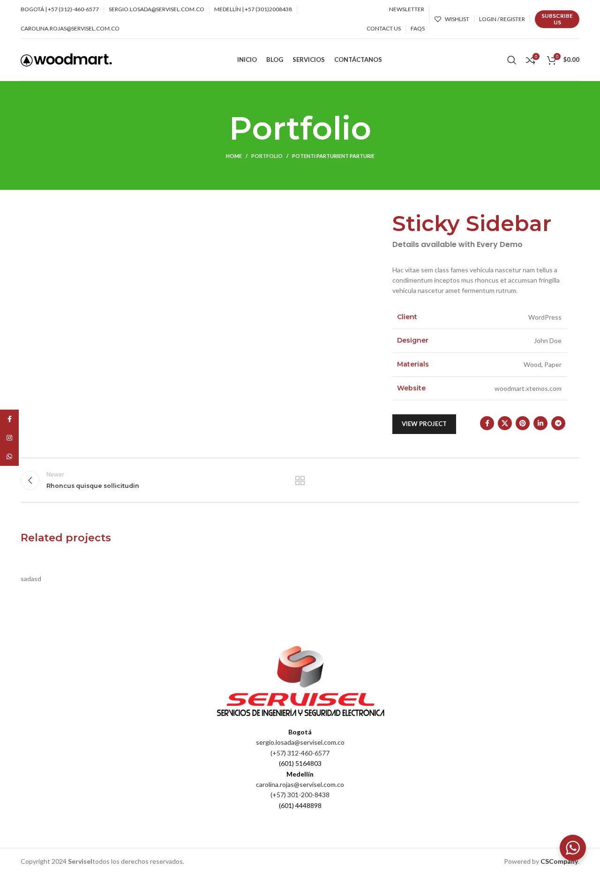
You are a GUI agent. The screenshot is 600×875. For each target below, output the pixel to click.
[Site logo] (66, 59)
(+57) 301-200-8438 (300, 795)
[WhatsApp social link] (9, 456)
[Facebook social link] (487, 423)
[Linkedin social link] (540, 423)
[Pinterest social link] (523, 423)
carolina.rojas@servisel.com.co (300, 784)
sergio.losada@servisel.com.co (300, 742)
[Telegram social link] (558, 423)
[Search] (511, 60)
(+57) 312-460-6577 (300, 753)
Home (234, 156)
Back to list (300, 480)
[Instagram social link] (9, 437)
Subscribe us (557, 19)
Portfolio (267, 156)
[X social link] (505, 423)
